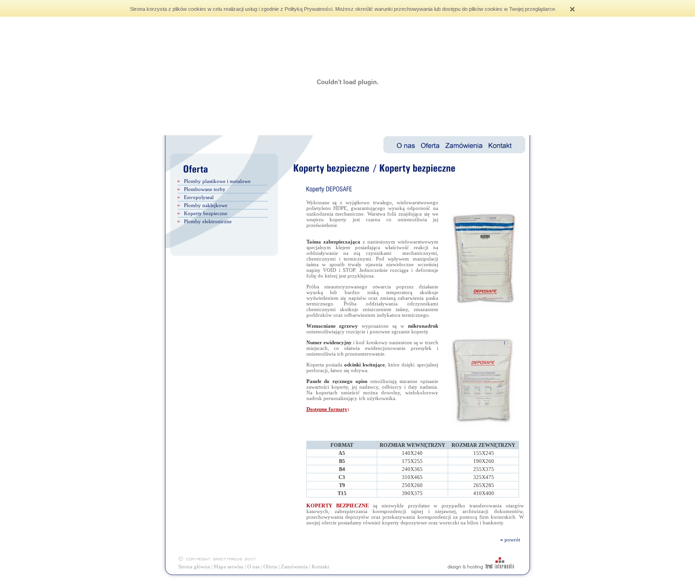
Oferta (270, 566)
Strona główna (194, 566)
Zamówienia (294, 566)
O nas (253, 566)
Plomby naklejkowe (205, 205)
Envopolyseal (199, 197)
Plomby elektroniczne (208, 221)
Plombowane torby (205, 189)
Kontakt (320, 566)
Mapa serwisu (228, 566)
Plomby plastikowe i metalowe (217, 181)
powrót (514, 539)
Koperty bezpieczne (205, 213)
